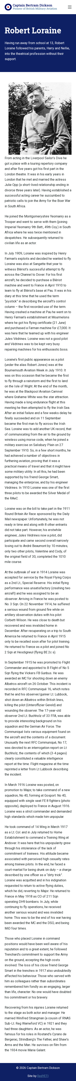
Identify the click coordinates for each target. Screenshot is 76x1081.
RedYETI (42, 1076)
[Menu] (70, 7)
